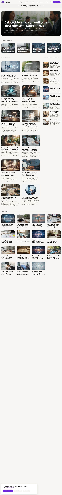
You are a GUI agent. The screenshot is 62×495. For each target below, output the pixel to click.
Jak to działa (31, 2)
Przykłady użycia (39, 2)
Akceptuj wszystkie (8, 490)
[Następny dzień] (18, 6)
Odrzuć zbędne (18, 490)
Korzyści (25, 2)
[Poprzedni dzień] (43, 6)
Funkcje (20, 2)
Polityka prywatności (9, 487)
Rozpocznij (56, 2)
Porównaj (46, 2)
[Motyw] (51, 2)
